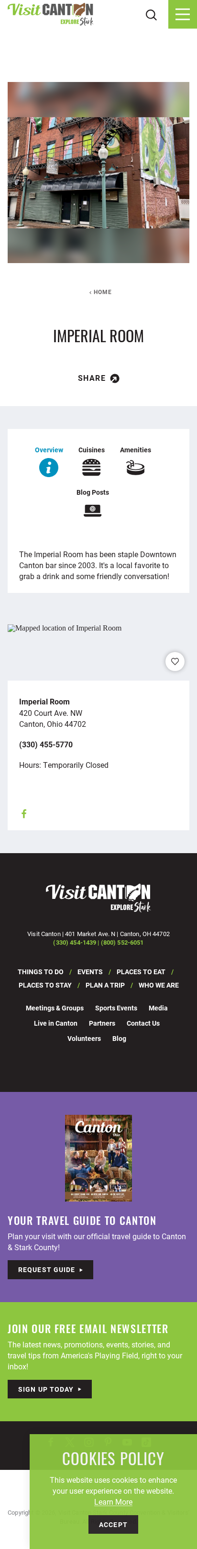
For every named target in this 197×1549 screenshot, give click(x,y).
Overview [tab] (49, 449)
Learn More (113, 1502)
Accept (113, 1524)
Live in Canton (55, 1023)
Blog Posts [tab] (93, 492)
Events (90, 971)
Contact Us (143, 1023)
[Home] (51, 14)
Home (103, 292)
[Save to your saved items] (175, 661)
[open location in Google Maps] (64, 627)
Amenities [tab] (135, 449)
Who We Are (159, 984)
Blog (119, 1038)
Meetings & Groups (55, 1007)
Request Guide (47, 1269)
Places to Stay (45, 984)
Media (158, 1007)
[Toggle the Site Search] (151, 14)
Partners (102, 1023)
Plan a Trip (105, 984)
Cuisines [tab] (91, 449)
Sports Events (116, 1007)
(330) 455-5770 (46, 744)
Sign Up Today (46, 1389)
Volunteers (84, 1038)
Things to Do (41, 971)
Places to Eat (141, 971)
